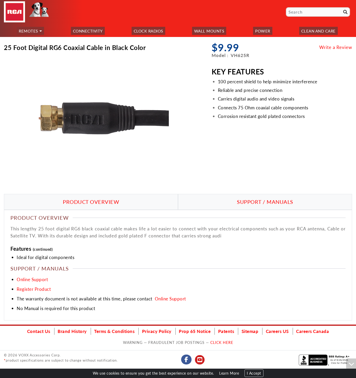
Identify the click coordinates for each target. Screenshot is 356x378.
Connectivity (88, 31)
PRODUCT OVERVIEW (91, 201)
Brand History (72, 331)
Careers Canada (312, 331)
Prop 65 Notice (195, 331)
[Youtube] (200, 359)
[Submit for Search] (345, 12)
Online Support (32, 279)
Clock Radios (148, 31)
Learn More (229, 373)
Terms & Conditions (114, 331)
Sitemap (250, 331)
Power (262, 31)
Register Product (34, 289)
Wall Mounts (209, 31)
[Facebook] (186, 359)
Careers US (277, 331)
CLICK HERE (221, 342)
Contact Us (38, 331)
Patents (226, 331)
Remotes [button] (28, 31)
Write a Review (335, 47)
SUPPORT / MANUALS (265, 201)
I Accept (254, 373)
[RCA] (14, 12)
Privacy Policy (156, 331)
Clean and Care (318, 31)
